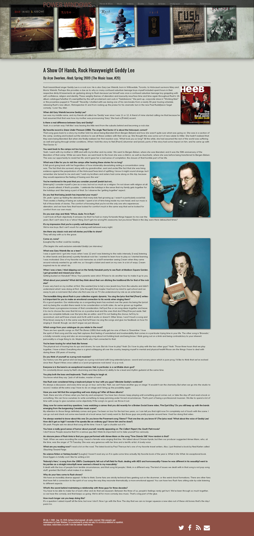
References (205, 3)
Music (119, 3)
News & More (106, 3)
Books (141, 3)
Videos (130, 3)
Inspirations (190, 3)
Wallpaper (175, 3)
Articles (161, 3)
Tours (151, 3)
